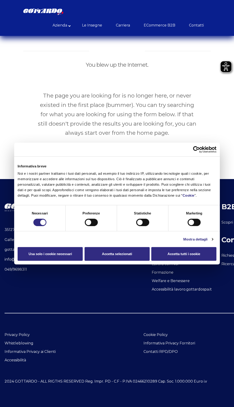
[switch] (91, 222)
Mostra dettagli (195, 239)
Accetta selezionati (117, 254)
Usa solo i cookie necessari (50, 254)
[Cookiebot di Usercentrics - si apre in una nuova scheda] (196, 149)
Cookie (188, 195)
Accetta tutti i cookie (184, 254)
